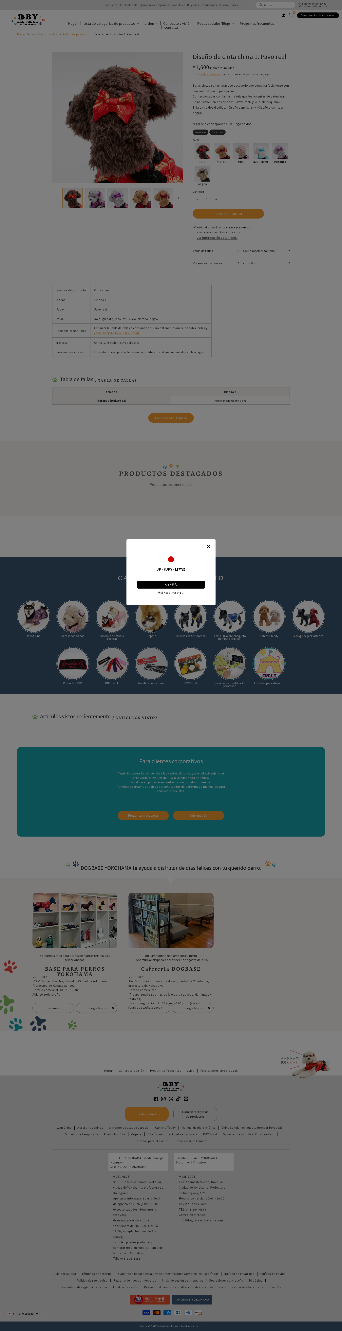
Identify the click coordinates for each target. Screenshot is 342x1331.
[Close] (208, 546)
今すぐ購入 (171, 584)
